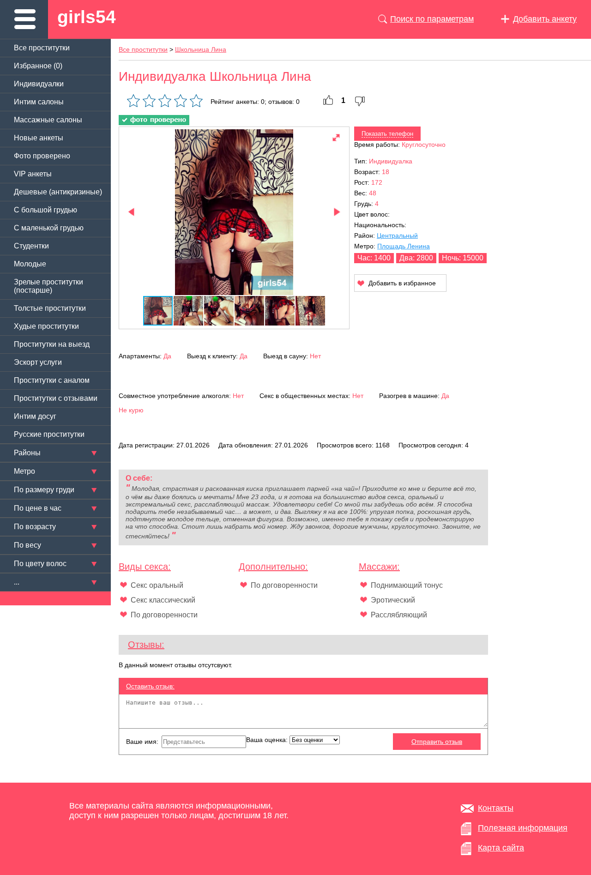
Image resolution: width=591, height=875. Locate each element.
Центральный (397, 235)
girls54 (86, 17)
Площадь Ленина (403, 246)
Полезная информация (522, 828)
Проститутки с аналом (52, 380)
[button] (336, 137)
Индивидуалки (39, 84)
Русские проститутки (49, 434)
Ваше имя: (143, 741)
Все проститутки (42, 48)
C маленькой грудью (49, 228)
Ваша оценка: (267, 739)
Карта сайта (501, 847)
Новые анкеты (38, 138)
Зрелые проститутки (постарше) (48, 286)
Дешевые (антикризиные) (58, 192)
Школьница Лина (200, 49)
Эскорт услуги (38, 362)
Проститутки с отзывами (55, 398)
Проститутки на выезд (52, 344)
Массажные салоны (48, 120)
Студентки (31, 246)
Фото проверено (42, 156)
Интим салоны (39, 102)
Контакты (495, 808)
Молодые (30, 264)
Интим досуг (35, 416)
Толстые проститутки (50, 308)
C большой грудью (45, 210)
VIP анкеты (33, 174)
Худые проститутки (46, 326)
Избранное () (38, 66)
